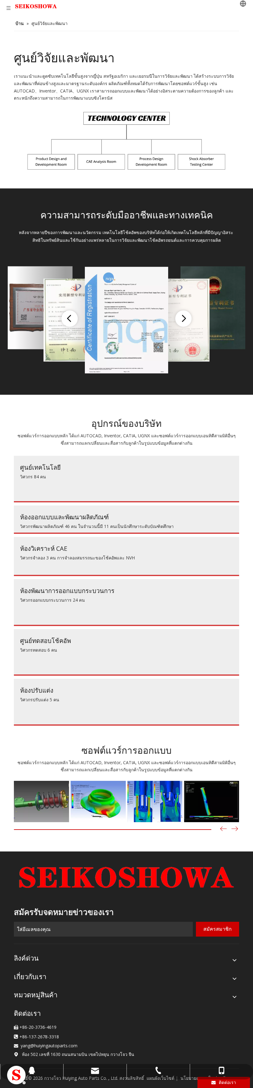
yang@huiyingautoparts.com (49, 1046)
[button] (234, 829)
